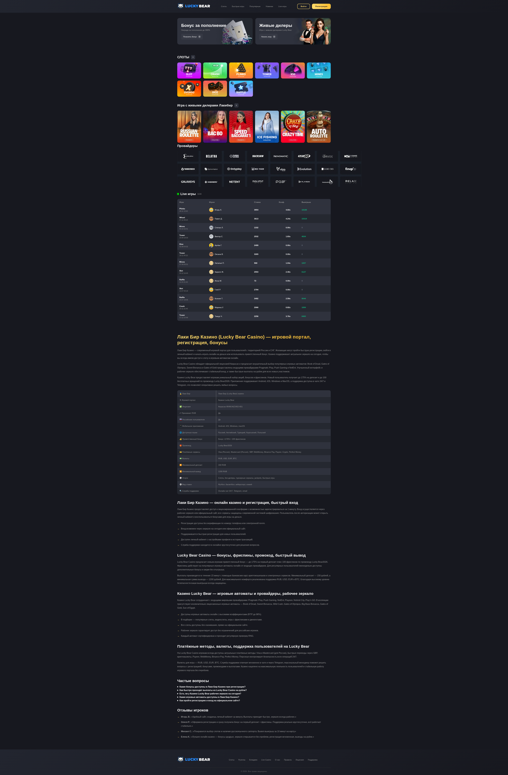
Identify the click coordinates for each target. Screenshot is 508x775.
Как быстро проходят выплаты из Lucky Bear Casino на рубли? (213, 690)
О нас (277, 760)
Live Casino (266, 760)
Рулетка (241, 760)
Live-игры (282, 6)
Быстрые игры (238, 6)
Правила (288, 760)
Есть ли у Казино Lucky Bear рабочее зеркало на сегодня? (210, 694)
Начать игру (266, 37)
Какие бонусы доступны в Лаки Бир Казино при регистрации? (213, 687)
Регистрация (321, 6)
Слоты (224, 6)
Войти (304, 6)
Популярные (255, 6)
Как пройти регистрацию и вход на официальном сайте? (210, 700)
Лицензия (300, 760)
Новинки (269, 6)
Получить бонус (190, 37)
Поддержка (313, 760)
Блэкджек (253, 760)
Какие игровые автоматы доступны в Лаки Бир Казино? (209, 697)
